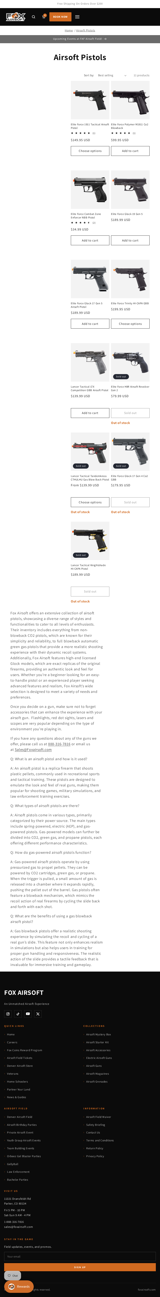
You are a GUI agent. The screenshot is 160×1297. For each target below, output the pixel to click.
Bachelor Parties (17, 1179)
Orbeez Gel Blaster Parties (24, 1156)
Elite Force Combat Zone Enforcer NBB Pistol (86, 215)
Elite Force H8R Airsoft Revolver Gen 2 (130, 388)
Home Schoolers (17, 1081)
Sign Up (80, 1267)
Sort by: (89, 75)
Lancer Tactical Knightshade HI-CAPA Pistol (88, 567)
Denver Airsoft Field (19, 1117)
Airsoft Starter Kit (97, 1042)
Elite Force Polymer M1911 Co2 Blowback (129, 126)
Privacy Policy (95, 1156)
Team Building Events (20, 1148)
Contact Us (93, 1132)
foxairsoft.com (147, 1289)
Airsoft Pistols (85, 30)
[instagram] (8, 1014)
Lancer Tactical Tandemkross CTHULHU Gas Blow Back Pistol (90, 477)
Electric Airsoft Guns (99, 1058)
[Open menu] (77, 17)
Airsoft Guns (94, 1066)
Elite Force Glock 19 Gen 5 (127, 214)
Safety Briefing (95, 1125)
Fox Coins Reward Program (24, 1050)
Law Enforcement (18, 1172)
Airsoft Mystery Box (98, 1034)
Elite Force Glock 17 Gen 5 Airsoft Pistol (86, 305)
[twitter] (38, 1014)
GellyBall (12, 1164)
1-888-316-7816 (14, 1222)
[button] (33, 17)
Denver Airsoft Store (20, 1066)
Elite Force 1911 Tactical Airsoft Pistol (90, 126)
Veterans (13, 1073)
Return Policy (94, 1148)
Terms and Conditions (100, 1140)
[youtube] (28, 1014)
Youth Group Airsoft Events (24, 1140)
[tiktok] (18, 1014)
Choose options (90, 151)
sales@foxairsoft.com (18, 1227)
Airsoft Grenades (97, 1081)
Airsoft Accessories (98, 1050)
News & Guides (16, 1097)
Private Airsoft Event (20, 1132)
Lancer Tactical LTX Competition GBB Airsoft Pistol (89, 388)
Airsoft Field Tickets (19, 1058)
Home (69, 30)
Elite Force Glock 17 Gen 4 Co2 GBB (129, 477)
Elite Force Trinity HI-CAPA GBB (130, 303)
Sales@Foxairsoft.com (33, 749)
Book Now (60, 16)
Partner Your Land (18, 1089)
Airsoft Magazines (97, 1073)
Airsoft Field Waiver (98, 1117)
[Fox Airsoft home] (15, 17)
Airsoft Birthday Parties (22, 1125)
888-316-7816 (59, 743)
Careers (12, 1042)
